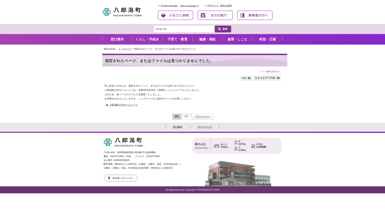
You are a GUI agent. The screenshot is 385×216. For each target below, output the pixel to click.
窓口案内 (117, 39)
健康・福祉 (207, 39)
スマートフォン (203, 116)
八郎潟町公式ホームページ (123, 105)
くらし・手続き (147, 39)
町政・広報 (267, 39)
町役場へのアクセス (123, 178)
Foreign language (169, 5)
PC (186, 116)
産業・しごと (238, 39)
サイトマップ (205, 127)
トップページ (125, 49)
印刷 (244, 78)
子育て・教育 (178, 39)
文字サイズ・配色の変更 (219, 5)
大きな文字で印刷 (265, 77)
